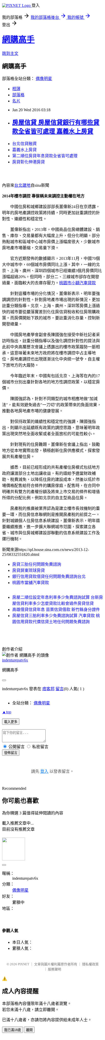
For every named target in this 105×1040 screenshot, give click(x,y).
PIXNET (23, 964)
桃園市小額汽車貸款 (77, 283)
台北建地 (22, 185)
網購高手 (18, 39)
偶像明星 (44, 78)
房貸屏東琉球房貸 (28, 570)
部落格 (18, 95)
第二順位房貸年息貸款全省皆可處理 (44, 156)
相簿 (16, 89)
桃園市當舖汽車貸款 (30, 582)
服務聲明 (54, 969)
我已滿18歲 (12, 1030)
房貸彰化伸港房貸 (28, 162)
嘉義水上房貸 (24, 150)
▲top (6, 712)
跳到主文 (10, 53)
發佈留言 (10, 753)
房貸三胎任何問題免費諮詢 (36, 564)
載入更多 (10, 722)
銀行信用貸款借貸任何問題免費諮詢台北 (49, 576)
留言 (60, 689)
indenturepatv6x (15, 660)
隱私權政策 (90, 964)
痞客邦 (48, 689)
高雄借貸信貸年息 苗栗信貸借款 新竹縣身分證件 (56, 609)
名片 (16, 101)
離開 (29, 1030)
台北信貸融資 (24, 143)
